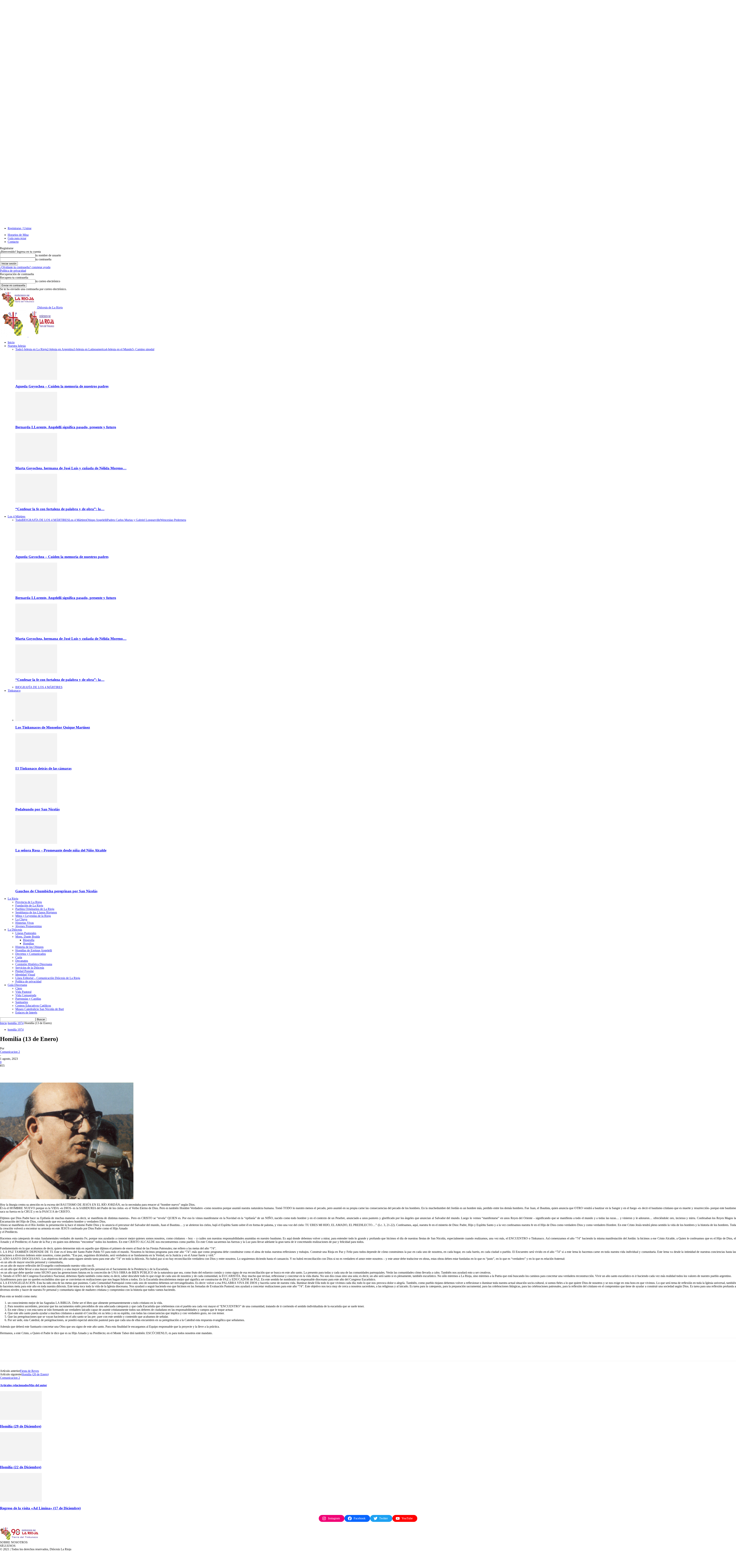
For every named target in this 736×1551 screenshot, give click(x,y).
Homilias (28, 943)
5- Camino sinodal (143, 349)
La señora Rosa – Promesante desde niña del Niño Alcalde (60, 850)
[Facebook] (6, 1071)
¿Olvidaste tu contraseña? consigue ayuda (25, 267)
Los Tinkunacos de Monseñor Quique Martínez (52, 727)
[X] (20, 1071)
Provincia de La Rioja (28, 902)
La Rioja (13, 898)
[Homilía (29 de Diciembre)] (21, 1418)
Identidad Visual (25, 974)
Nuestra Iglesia (17, 345)
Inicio (11, 342)
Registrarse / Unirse (19, 228)
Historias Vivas (24, 922)
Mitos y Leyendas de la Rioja (33, 915)
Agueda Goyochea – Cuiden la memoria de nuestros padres (61, 386)
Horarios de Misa (18, 234)
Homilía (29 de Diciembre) (20, 1426)
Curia (18, 957)
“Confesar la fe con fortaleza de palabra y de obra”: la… (59, 509)
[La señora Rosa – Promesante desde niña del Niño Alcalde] (36, 842)
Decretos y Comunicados (30, 953)
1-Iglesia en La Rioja (34, 349)
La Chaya (21, 919)
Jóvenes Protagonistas (28, 926)
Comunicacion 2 (10, 1051)
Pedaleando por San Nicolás (37, 809)
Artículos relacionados (14, 1385)
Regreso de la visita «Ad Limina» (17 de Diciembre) (40, 1508)
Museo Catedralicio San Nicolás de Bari (39, 1009)
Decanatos (21, 960)
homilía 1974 (16, 1023)
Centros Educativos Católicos (33, 1005)
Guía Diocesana (17, 985)
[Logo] (14, 335)
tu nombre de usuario (48, 255)
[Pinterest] (34, 1071)
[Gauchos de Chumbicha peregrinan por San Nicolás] (36, 883)
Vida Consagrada (25, 995)
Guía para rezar (17, 238)
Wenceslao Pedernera (173, 520)
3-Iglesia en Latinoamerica (90, 349)
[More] (61, 1071)
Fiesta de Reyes (29, 1370)
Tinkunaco (14, 690)
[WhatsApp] (47, 1071)
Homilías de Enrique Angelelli (33, 950)
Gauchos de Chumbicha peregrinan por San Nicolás (56, 891)
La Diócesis (15, 929)
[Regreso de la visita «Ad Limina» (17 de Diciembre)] (21, 1500)
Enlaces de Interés (26, 1012)
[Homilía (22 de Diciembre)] (21, 1459)
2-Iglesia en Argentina (60, 349)
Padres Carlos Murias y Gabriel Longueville (133, 520)
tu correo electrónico (47, 281)
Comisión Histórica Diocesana (33, 964)
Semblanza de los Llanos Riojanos (36, 912)
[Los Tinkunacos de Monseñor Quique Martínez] (36, 720)
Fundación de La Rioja (29, 905)
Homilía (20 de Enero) (35, 1374)
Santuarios (21, 1002)
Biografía (28, 940)
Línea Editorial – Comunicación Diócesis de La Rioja (47, 978)
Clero (18, 988)
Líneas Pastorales (25, 933)
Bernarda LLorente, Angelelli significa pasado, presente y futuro (65, 427)
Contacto (13, 241)
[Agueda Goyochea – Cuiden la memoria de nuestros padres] (36, 378)
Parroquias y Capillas (28, 998)
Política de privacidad (13, 270)
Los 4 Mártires (16, 516)
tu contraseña (43, 259)
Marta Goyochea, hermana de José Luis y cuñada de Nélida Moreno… (71, 468)
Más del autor (38, 1385)
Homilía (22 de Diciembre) (20, 1467)
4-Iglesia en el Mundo (119, 349)
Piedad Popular (24, 971)
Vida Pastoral (23, 991)
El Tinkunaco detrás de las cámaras (43, 768)
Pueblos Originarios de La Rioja (34, 909)
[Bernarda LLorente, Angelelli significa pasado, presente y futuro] (36, 419)
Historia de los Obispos (29, 947)
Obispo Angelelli (96, 520)
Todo (18, 349)
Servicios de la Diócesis (29, 967)
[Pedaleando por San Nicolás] (36, 801)
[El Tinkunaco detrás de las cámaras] (36, 761)
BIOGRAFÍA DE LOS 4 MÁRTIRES (45, 520)
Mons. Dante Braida (27, 936)
